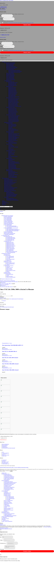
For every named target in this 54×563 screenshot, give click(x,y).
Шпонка (9, 157)
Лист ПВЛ (10, 127)
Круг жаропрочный (12, 94)
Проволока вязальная (12, 136)
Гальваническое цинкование (11, 199)
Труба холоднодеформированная (14, 168)
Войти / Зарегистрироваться (7, 521)
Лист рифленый (11, 130)
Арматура (10, 151)
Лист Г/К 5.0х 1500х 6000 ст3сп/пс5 (6, 286)
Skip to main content (9, 0)
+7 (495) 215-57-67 (3, 6)
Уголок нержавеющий (10, 78)
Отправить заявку (27, 551)
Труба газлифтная (11, 161)
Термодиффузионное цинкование (10, 515)
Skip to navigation (3, 0)
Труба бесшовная (11, 159)
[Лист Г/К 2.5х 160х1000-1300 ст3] (5, 348)
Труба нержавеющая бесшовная (14, 70)
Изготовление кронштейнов (9, 188)
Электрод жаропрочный (10, 252)
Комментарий (2, 549)
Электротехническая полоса (13, 119)
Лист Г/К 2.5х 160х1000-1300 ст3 (9, 351)
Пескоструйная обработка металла (10, 482)
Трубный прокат (9, 158)
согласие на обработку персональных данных (27, 22)
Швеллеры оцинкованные (13, 174)
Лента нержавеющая (10, 73)
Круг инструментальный (12, 103)
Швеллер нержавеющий (10, 79)
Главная (1, 281)
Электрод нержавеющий (10, 68)
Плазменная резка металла (9, 189)
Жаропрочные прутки (10, 247)
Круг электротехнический (13, 116)
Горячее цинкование (10, 198)
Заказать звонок (3, 9)
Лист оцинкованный (12, 126)
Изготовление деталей (10, 193)
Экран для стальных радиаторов (10, 190)
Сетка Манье (10, 145)
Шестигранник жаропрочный (13, 96)
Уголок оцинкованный (12, 177)
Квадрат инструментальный (13, 102)
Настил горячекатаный (12, 143)
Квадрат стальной (11, 152)
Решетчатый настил (9, 141)
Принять (10, 528)
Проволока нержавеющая (11, 66)
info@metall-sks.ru (3, 439)
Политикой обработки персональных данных (14, 22)
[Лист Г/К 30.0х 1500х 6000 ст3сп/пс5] (5, 360)
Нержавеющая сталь (7, 191)
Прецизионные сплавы (10, 107)
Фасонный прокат (9, 170)
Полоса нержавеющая (8, 222)
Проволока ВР (11, 132)
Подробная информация (4, 528)
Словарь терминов (5, 453)
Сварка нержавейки (10, 192)
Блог (3, 452)
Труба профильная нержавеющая (14, 72)
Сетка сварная (11, 148)
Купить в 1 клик (9, 343)
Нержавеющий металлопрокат (9, 62)
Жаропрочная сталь (9, 86)
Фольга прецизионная (12, 113)
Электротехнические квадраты (14, 115)
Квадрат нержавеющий (10, 63)
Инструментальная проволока (13, 98)
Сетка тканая (10, 149)
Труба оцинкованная (12, 165)
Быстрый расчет (5, 462)
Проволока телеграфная (12, 138)
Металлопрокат (5, 445)
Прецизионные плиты (12, 110)
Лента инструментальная (12, 104)
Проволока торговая (12, 139)
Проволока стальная (10, 131)
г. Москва (3, 8)
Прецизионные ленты (12, 108)
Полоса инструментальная (13, 105)
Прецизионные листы (12, 109)
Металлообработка (5, 444)
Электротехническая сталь (11, 114)
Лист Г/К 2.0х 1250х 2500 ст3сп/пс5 (10, 357)
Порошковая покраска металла (9, 483)
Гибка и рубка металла (8, 179)
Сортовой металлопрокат (10, 150)
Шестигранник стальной (12, 156)
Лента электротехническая (13, 117)
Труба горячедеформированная (14, 163)
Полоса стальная (11, 154)
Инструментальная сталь (10, 97)
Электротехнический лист (13, 118)
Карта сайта (4, 455)
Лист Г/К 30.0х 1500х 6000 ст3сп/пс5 (10, 363)
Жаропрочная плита (12, 89)
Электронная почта (3, 543)
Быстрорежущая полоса (12, 85)
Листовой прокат (9, 123)
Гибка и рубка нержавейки (11, 196)
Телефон (1, 46)
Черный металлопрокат (8, 122)
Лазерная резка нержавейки (11, 195)
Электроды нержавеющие (9, 234)
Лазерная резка (4, 447)
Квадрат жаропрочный (10, 248)
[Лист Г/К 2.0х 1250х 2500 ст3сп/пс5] (5, 354)
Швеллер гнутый (11, 173)
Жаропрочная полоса (12, 91)
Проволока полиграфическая (13, 137)
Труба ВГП (10, 160)
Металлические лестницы (9, 183)
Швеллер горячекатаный (12, 172)
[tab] (4, 300)
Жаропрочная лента (12, 88)
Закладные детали (7, 185)
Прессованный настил (12, 142)
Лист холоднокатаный (12, 125)
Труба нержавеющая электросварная (15, 71)
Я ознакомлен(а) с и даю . (18, 22)
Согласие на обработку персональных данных (7, 48)
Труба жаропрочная (12, 95)
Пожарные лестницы (8, 184)
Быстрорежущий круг (12, 84)
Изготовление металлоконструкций (10, 187)
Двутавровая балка (11, 171)
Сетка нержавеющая (10, 77)
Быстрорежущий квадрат (12, 82)
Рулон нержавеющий (10, 76)
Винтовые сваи (9, 169)
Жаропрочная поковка (12, 90)
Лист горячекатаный (12, 124)
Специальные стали (7, 80)
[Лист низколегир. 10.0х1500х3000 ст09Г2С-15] (18, 342)
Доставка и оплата (5, 461)
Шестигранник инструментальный (14, 106)
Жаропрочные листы (12, 87)
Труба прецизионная (12, 112)
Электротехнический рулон (13, 121)
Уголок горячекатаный (12, 176)
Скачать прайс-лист (5, 463)
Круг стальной (11, 153)
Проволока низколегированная (14, 135)
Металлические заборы (8, 186)
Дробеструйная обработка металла (10, 180)
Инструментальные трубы (13, 99)
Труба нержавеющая (10, 69)
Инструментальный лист (12, 100)
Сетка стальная (9, 144)
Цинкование (6, 197)
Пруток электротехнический (13, 120)
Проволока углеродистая (12, 140)
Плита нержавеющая (8, 220)
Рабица (9, 147)
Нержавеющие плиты (10, 74)
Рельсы (9, 155)
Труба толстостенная (12, 166)
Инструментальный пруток (13, 101)
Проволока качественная (12, 134)
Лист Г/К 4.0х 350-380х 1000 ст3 (6, 283)
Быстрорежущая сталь (10, 81)
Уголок (7, 275)
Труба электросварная (12, 167)
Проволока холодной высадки (13, 133)
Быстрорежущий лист (12, 83)
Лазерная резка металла (8, 181)
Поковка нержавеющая (8, 221)
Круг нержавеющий (10, 64)
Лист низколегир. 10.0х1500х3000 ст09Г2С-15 (12, 345)
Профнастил (10, 128)
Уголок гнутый (11, 175)
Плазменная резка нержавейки (11, 194)
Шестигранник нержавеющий (11, 67)
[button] (4, 343)
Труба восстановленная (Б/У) (13, 162)
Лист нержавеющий (10, 65)
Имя (0, 15)
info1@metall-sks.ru (3, 7)
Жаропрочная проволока (12, 92)
